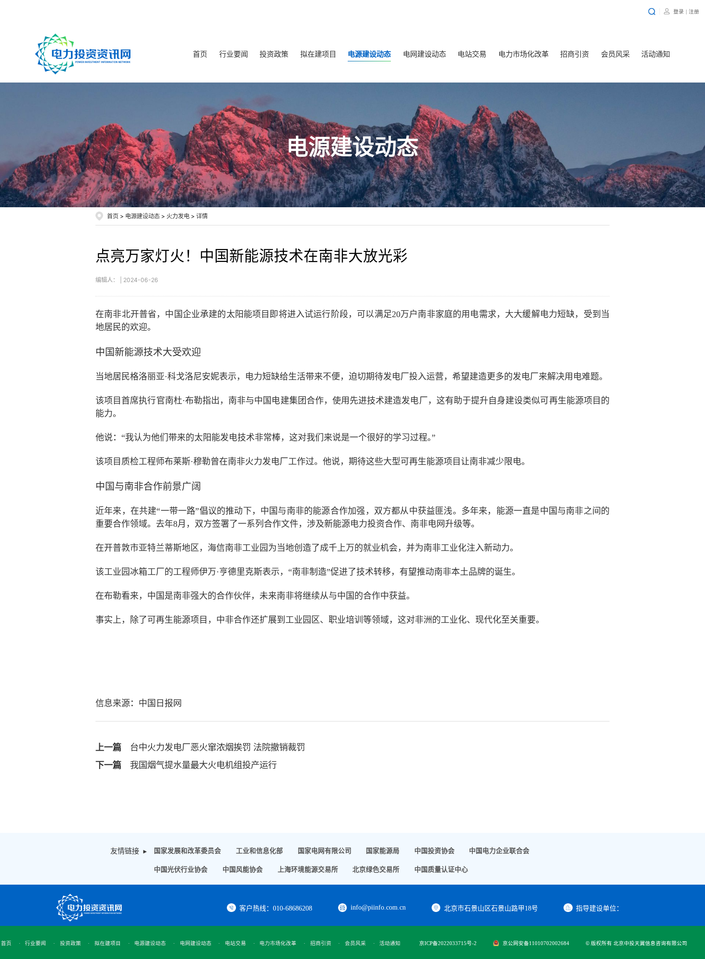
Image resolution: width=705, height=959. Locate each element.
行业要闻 (233, 54)
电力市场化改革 (523, 54)
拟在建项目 (318, 54)
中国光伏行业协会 (181, 869)
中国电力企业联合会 (499, 850)
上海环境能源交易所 (308, 869)
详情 (202, 216)
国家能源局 (383, 850)
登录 (678, 11)
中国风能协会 (243, 869)
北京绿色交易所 (376, 869)
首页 (200, 54)
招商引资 (574, 54)
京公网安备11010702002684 (536, 943)
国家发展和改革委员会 (187, 850)
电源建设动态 (369, 54)
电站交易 (472, 54)
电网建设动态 (424, 54)
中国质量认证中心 (441, 869)
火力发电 (177, 216)
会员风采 (615, 54)
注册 (694, 11)
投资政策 (273, 54)
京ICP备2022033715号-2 (448, 943)
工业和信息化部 (259, 850)
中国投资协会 (434, 850)
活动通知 (655, 54)
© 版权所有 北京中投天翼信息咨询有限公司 (636, 943)
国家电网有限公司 (325, 850)
